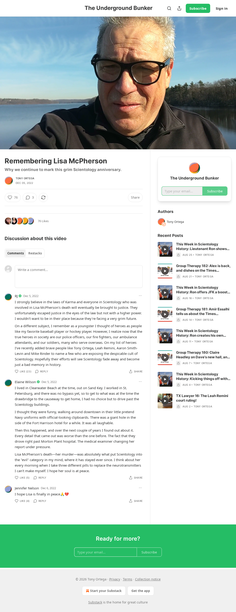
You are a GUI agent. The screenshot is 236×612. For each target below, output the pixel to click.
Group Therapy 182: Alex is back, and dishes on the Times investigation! (203, 268)
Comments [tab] (15, 253)
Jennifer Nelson (27, 488)
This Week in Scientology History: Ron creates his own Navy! (199, 333)
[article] (194, 249)
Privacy (114, 579)
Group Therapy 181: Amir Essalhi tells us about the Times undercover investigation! (202, 311)
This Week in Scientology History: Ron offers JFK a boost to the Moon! (201, 289)
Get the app (140, 590)
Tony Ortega (25, 178)
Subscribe (197, 8)
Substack (95, 602)
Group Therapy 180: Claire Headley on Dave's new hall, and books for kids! (203, 354)
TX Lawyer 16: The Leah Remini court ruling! (202, 398)
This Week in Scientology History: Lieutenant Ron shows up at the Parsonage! (201, 246)
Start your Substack (106, 590)
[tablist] (24, 253)
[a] (165, 249)
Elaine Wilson (25, 382)
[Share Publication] (179, 8)
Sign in (222, 8)
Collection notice (148, 579)
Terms (127, 579)
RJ (16, 296)
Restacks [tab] (35, 253)
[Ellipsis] (140, 295)
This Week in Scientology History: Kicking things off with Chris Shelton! (202, 376)
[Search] (169, 8)
